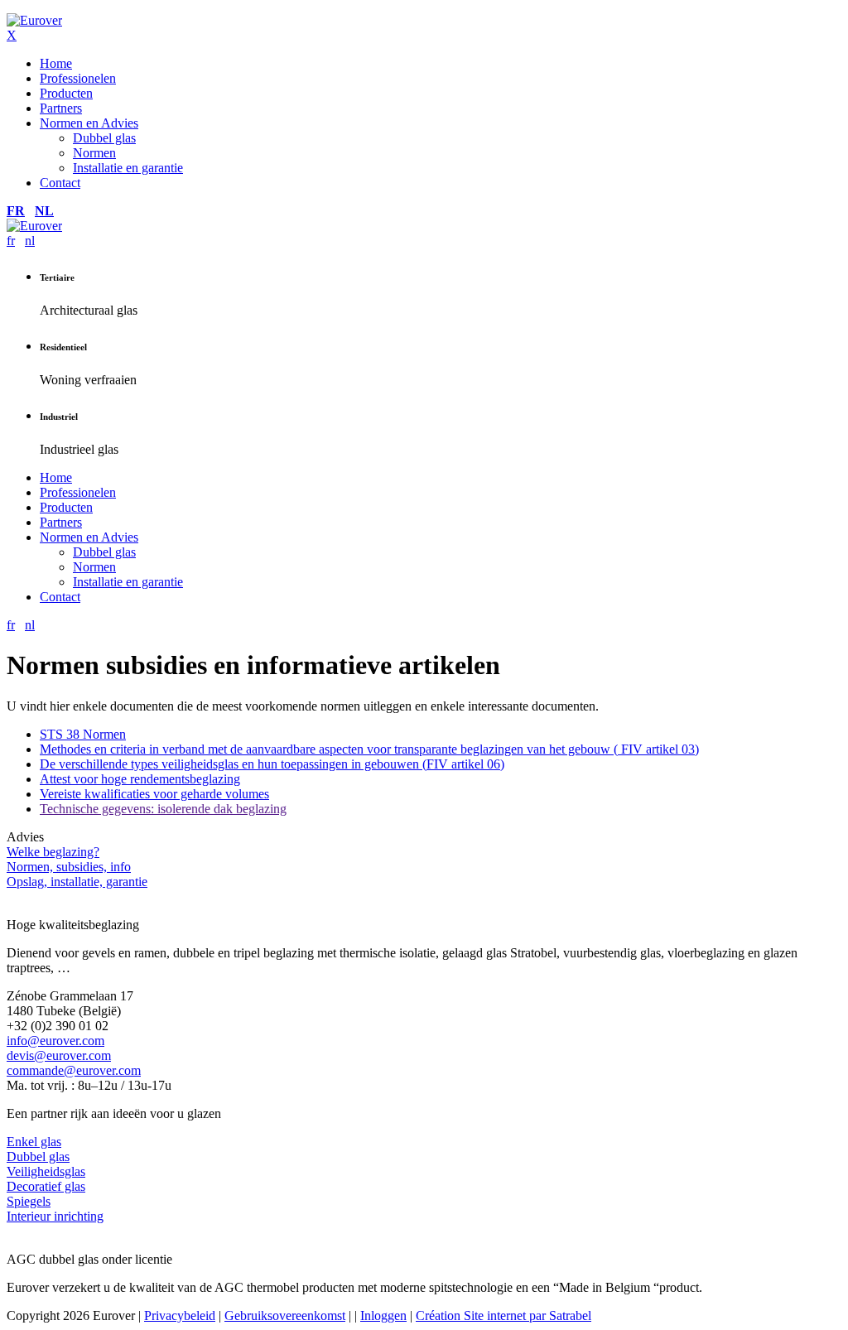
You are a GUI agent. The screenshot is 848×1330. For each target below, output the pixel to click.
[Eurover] (34, 20)
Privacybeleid (179, 1315)
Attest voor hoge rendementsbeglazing (140, 779)
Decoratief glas (46, 1186)
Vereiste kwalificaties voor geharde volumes (154, 794)
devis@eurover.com (59, 1055)
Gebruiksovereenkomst (284, 1315)
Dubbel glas (38, 1156)
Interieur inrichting (55, 1216)
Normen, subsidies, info (69, 867)
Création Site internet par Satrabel (503, 1315)
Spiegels (29, 1201)
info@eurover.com (55, 1041)
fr (16, 211)
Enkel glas (34, 1142)
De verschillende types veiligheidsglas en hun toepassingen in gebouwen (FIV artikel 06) (272, 764)
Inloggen (383, 1315)
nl (44, 211)
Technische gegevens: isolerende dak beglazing (163, 809)
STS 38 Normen (83, 734)
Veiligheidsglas (46, 1171)
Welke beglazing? (53, 852)
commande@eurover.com (74, 1070)
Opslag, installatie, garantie (77, 882)
